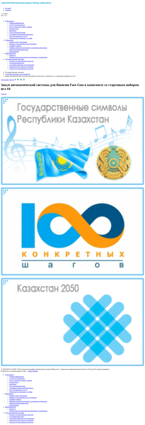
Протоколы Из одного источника (21, 67)
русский (8, 8)
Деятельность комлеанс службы (20, 38)
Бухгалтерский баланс (17, 32)
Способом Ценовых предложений (21, 65)
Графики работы (15, 46)
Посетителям (14, 51)
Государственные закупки (14, 59)
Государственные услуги (18, 36)
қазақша (8, 10)
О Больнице (9, 21)
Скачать (4, 94)
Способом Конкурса (16, 63)
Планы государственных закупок (21, 61)
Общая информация (16, 23)
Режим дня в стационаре (18, 42)
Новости (12, 55)
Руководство (13, 29)
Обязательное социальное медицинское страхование (28, 57)
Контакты (12, 31)
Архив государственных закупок (21, 69)
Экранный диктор (7, 80)
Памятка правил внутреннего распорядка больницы (28, 48)
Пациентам (9, 40)
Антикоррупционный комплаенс (21, 34)
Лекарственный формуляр (18, 50)
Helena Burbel (33, 371)
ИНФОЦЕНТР (10, 53)
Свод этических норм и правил (20, 27)
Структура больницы (17, 25)
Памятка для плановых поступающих (23, 44)
